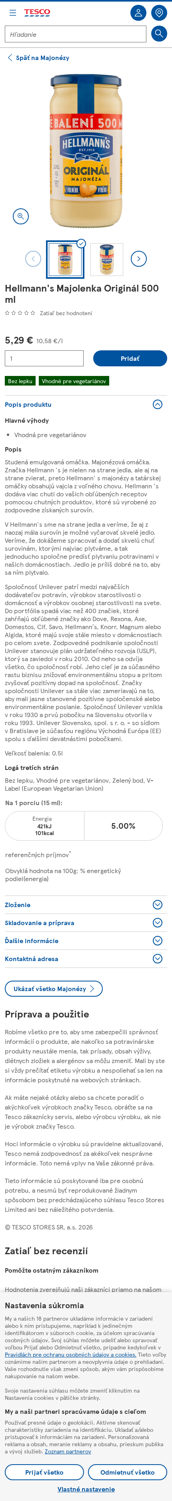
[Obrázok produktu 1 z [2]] (86, 151)
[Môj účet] (138, 13)
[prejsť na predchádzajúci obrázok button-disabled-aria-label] (33, 259)
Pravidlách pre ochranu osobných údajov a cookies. (70, 1354)
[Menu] (13, 13)
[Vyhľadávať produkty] (159, 34)
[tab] (65, 259)
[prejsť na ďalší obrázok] (139, 259)
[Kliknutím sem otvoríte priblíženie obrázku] (21, 216)
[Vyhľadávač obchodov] (159, 13)
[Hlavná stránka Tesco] (37, 13)
